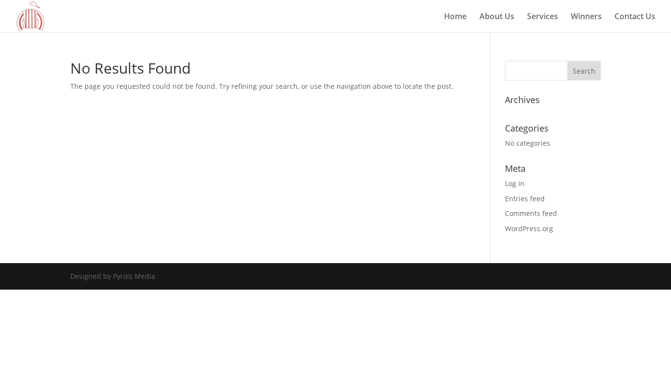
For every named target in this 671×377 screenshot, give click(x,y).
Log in (515, 183)
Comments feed (531, 213)
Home (455, 17)
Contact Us (635, 17)
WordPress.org (529, 228)
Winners (586, 17)
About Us (496, 17)
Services (542, 17)
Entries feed (525, 198)
